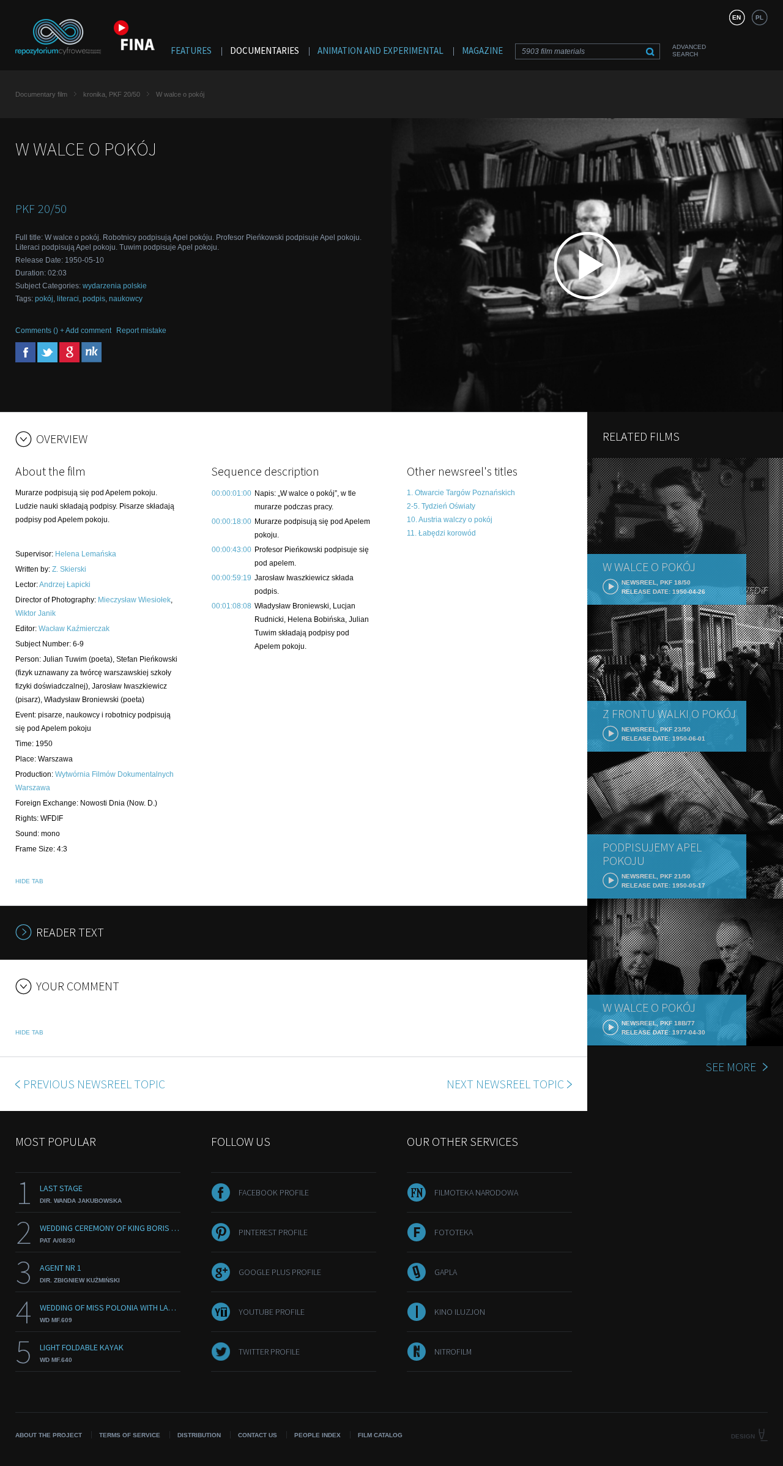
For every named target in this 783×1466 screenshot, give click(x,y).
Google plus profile (280, 1271)
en (736, 17)
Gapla (445, 1271)
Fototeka (453, 1232)
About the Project (48, 1435)
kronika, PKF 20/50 (111, 94)
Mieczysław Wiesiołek (134, 600)
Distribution (199, 1435)
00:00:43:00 (231, 549)
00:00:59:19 (231, 578)
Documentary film (41, 94)
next (505, 1083)
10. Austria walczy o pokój (449, 519)
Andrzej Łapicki (65, 584)
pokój (44, 298)
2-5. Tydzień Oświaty (441, 506)
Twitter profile (269, 1351)
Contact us (257, 1435)
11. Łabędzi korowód (441, 533)
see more (730, 1066)
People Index (317, 1435)
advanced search (689, 50)
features (191, 50)
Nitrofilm (453, 1351)
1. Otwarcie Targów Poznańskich (461, 492)
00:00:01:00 (231, 493)
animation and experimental (380, 50)
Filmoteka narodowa (476, 1192)
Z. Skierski (69, 569)
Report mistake (141, 330)
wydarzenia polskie (115, 286)
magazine (482, 50)
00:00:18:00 (231, 521)
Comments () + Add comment (63, 330)
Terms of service (129, 1435)
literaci (68, 298)
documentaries (264, 50)
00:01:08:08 (231, 606)
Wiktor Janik (35, 613)
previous (94, 1083)
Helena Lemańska (85, 554)
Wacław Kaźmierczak (74, 628)
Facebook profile (274, 1192)
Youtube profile (272, 1311)
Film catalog (380, 1435)
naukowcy (126, 298)
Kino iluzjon (459, 1311)
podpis (94, 298)
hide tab (29, 881)
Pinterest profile (273, 1232)
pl (759, 17)
